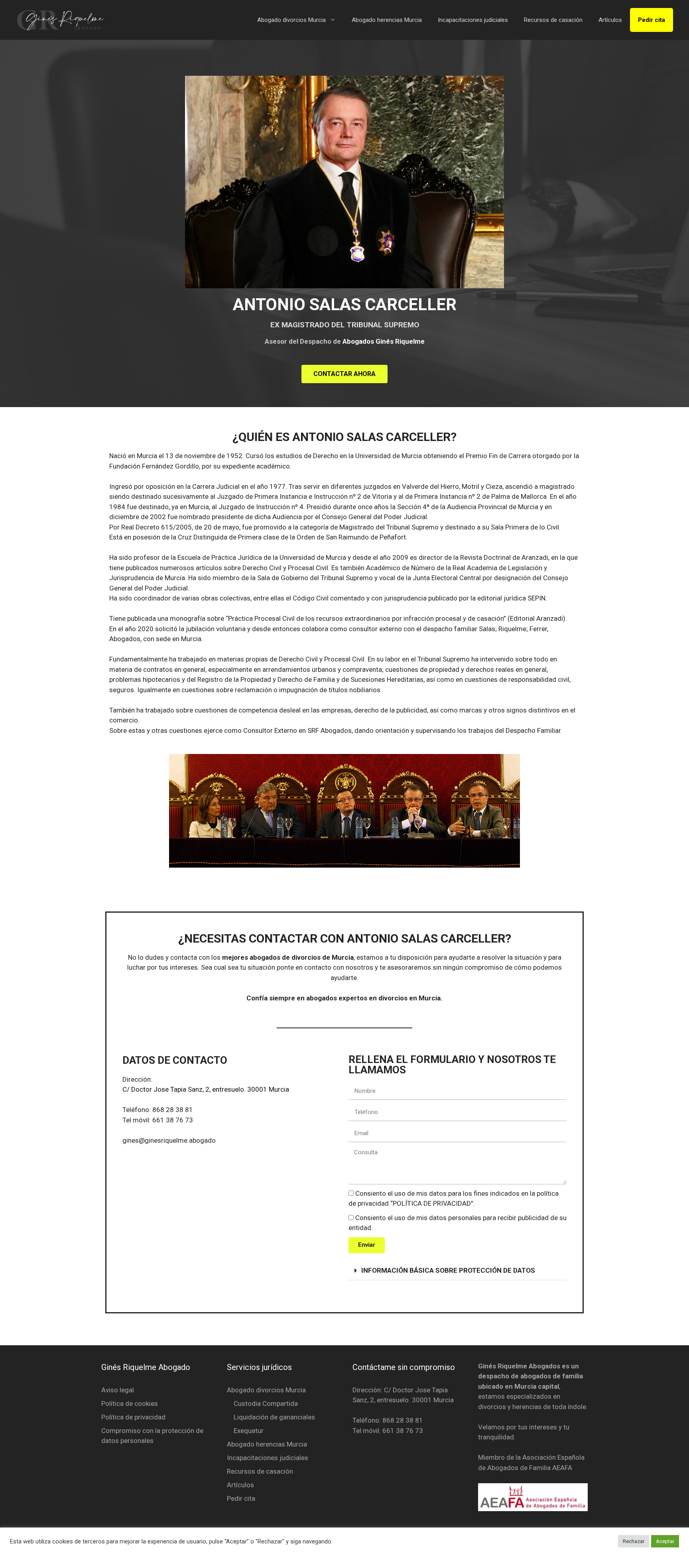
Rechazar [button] (633, 1541)
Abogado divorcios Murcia (291, 20)
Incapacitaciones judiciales (473, 20)
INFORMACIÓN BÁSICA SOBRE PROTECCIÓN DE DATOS (448, 1270)
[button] (457, 1270)
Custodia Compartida (266, 1403)
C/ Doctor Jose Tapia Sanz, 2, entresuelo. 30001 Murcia (205, 1089)
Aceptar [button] (665, 1541)
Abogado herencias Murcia (387, 20)
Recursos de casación (553, 20)
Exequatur (249, 1431)
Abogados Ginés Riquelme (384, 341)
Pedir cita (651, 20)
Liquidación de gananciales (274, 1417)
